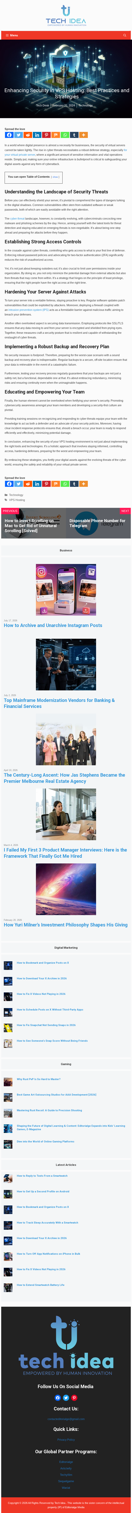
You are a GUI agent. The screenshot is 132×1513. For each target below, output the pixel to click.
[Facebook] (9, 135)
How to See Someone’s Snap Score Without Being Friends (52, 1040)
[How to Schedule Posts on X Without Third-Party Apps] (8, 1014)
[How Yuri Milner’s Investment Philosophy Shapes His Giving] (66, 912)
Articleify (66, 1468)
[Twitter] (18, 135)
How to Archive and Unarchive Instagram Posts (53, 625)
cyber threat (17, 218)
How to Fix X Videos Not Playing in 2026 (41, 994)
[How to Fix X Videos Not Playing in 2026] (8, 998)
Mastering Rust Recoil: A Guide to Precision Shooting (49, 1110)
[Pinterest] (46, 135)
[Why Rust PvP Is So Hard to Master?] (8, 1083)
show (55, 177)
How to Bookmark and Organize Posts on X (43, 962)
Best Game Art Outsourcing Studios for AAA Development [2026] (56, 1094)
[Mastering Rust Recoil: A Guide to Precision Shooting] (8, 1114)
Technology (16, 495)
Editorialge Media (74, 1507)
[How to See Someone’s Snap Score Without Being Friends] (8, 1045)
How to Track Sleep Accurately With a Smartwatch (47, 1222)
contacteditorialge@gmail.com (66, 1419)
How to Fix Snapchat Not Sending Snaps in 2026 (46, 1025)
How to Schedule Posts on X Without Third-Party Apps (50, 1009)
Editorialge (66, 1462)
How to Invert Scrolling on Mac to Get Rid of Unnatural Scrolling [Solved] (31, 525)
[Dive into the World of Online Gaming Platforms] (8, 1146)
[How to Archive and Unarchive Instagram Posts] (66, 613)
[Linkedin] (37, 135)
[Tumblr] (74, 135)
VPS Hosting (17, 500)
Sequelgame (66, 1481)
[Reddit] (28, 135)
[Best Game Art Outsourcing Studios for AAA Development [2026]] (8, 1099)
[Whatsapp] (65, 135)
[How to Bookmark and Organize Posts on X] (8, 967)
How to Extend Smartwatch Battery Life (40, 1285)
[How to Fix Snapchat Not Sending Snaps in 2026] (8, 1029)
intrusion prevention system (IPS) (28, 309)
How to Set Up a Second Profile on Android (43, 1191)
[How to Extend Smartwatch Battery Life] (8, 1289)
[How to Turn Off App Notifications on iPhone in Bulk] (8, 1258)
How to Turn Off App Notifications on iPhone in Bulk (48, 1253)
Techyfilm (66, 1474)
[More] (83, 135)
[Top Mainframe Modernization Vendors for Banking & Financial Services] (66, 688)
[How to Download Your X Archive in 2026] (8, 983)
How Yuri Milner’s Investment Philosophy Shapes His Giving (66, 925)
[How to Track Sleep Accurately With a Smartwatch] (8, 1227)
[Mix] (55, 135)
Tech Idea (60, 1502)
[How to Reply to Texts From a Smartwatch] (8, 1180)
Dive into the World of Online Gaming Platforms (45, 1141)
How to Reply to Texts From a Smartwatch (42, 1175)
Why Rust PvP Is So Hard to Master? (38, 1079)
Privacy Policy (66, 1439)
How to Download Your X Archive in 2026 (42, 978)
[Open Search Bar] (125, 35)
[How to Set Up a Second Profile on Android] (8, 1196)
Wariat (66, 1487)
